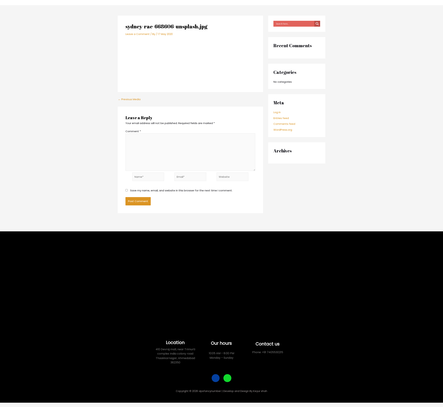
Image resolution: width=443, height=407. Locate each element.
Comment (133, 131)
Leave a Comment (137, 34)
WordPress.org (282, 130)
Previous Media (129, 99)
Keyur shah (260, 391)
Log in (277, 112)
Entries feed (281, 118)
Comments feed (284, 124)
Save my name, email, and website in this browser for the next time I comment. (181, 190)
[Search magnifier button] (317, 24)
